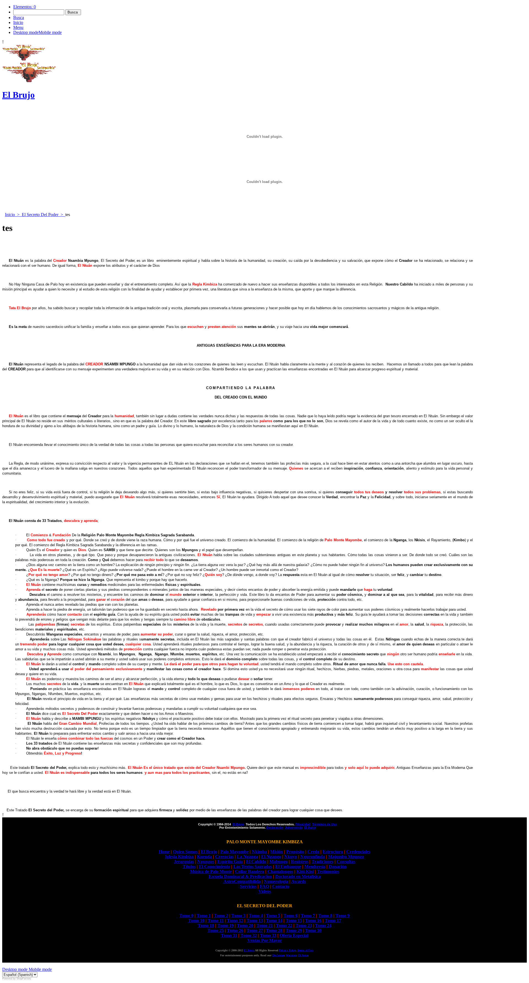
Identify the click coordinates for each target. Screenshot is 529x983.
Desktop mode (15, 969)
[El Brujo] (23, 59)
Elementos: (24, 6)
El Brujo (249, 950)
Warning (291, 955)
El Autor (303, 955)
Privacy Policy (287, 950)
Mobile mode (40, 969)
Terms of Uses (305, 950)
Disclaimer (278, 955)
